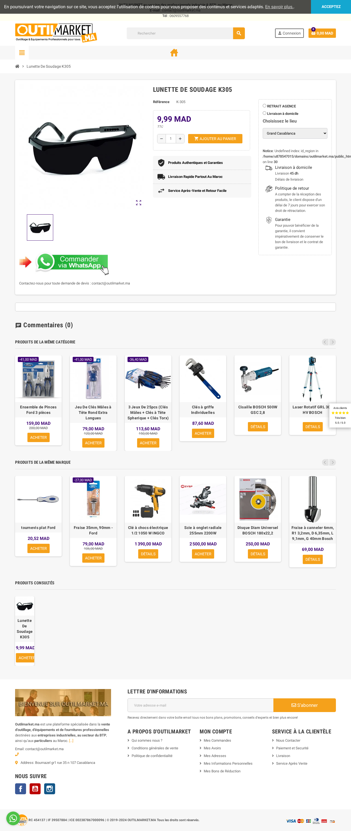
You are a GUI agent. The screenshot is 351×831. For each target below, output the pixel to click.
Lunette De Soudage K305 (25, 628)
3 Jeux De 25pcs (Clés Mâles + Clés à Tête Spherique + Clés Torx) (148, 412)
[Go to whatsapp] (13, 818)
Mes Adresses (215, 756)
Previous (325, 342)
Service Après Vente (291, 763)
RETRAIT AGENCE (281, 106)
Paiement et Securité (292, 748)
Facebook (20, 788)
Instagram (49, 788)
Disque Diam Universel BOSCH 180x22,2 (257, 530)
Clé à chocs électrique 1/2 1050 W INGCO (148, 530)
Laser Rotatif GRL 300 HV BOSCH (313, 410)
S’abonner (307, 705)
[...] (71, 741)
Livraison (283, 756)
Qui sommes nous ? (147, 740)
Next (332, 342)
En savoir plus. (279, 6)
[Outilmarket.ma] (56, 33)
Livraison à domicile (282, 114)
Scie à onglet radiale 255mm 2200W (203, 530)
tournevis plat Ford (38, 527)
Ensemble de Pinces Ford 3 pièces (38, 410)
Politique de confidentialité (152, 756)
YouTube (35, 788)
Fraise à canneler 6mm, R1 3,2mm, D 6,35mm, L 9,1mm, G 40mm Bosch (312, 533)
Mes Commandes (217, 740)
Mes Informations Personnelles (228, 763)
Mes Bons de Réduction (222, 771)
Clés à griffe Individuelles (203, 410)
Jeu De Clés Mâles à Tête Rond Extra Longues (93, 412)
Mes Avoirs (212, 748)
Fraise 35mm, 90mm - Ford (93, 530)
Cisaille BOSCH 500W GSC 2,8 (257, 410)
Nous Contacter (288, 740)
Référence (161, 102)
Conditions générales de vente (155, 748)
